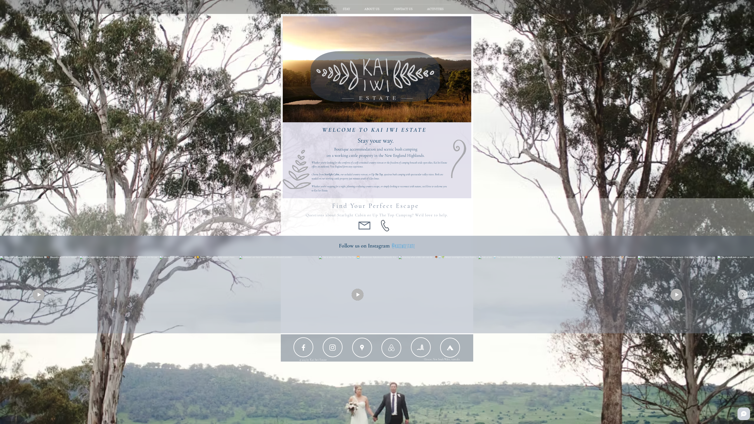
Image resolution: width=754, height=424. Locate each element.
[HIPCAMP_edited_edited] (450, 348)
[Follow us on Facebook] (303, 347)
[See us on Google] (362, 348)
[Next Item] (743, 295)
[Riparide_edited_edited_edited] (420, 347)
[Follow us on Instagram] (332, 347)
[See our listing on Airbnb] (391, 348)
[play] (465, 116)
